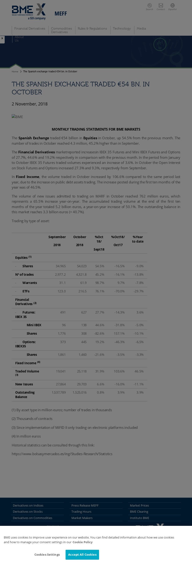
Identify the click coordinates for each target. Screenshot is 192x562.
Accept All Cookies (82, 554)
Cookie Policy (82, 542)
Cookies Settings (47, 554)
